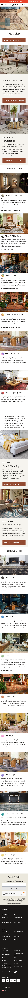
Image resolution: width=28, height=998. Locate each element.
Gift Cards (16, 942)
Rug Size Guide (6, 957)
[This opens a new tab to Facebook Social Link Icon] (3, 980)
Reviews (16, 920)
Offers (3, 942)
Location (6, 987)
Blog (15, 914)
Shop (4, 929)
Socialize (5, 978)
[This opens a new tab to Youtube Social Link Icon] (14, 980)
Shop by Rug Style (6, 934)
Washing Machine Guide (18, 954)
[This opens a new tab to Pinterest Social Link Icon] (11, 980)
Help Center (5, 950)
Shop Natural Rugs (14, 160)
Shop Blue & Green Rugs (14, 542)
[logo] (14, 4)
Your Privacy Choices (7, 971)
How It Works (17, 912)
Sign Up (14, 889)
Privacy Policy (17, 922)
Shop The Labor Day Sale (17, 1)
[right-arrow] (23, 1)
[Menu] (1, 4)
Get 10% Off (14, 877)
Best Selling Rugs (18, 931)
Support (5, 948)
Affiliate (4, 920)
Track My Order (6, 954)
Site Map (16, 963)
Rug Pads (16, 936)
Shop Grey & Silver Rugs (14, 484)
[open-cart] (25, 4)
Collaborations (6, 936)
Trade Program (18, 917)
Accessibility (5, 963)
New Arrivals (5, 931)
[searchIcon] (6, 4)
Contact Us (17, 950)
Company (5, 909)
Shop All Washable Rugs (14, 40)
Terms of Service (6, 922)
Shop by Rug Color (18, 934)
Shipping (16, 957)
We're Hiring (5, 917)
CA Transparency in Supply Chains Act (7, 966)
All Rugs (16, 939)
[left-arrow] (4, 1)
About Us (4, 912)
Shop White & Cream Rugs (14, 100)
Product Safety (18, 960)
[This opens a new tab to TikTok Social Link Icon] (18, 980)
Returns (4, 960)
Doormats (4, 939)
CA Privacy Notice (18, 966)
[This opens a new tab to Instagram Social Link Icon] (7, 980)
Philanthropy (5, 914)
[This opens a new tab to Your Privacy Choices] (15, 972)
